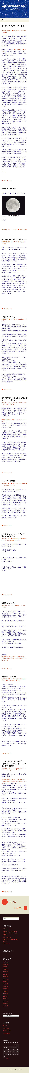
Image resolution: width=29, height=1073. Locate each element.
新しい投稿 (20, 908)
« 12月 (6, 1058)
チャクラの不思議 (9, 481)
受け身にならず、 (9, 603)
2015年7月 (5, 986)
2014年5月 (5, 1003)
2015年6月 (5, 988)
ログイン (5, 1025)
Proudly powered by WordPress (14, 1069)
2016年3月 (5, 971)
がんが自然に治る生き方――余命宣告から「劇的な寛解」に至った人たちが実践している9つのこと (14, 658)
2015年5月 (5, 991)
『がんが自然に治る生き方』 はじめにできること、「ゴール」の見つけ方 (14, 763)
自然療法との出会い (9, 677)
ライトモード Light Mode (19, 30)
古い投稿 (10, 902)
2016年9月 (5, 966)
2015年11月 (6, 981)
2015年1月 (5, 996)
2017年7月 (5, 964)
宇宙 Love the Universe (18, 319)
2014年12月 (6, 998)
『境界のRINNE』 (9, 317)
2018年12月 (6, 962)
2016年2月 (5, 974)
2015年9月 (5, 984)
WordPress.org (6, 1033)
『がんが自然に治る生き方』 (19, 538)
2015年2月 (5, 993)
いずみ (4, 243)
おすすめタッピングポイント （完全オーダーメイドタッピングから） (10, 933)
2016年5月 (5, 969)
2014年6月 (5, 1001)
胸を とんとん (7, 937)
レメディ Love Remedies (8, 540)
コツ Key (5, 404)
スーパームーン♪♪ (9, 189)
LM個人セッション (17, 402)
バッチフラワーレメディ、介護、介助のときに (13, 535)
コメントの (7, 1030)
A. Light (5, 32)
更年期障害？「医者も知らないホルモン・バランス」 (14, 399)
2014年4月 (5, 1006)
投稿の (6, 1028)
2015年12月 (6, 979)
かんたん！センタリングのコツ (14, 239)
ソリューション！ (7, 928)
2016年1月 (5, 976)
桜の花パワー (6, 943)
